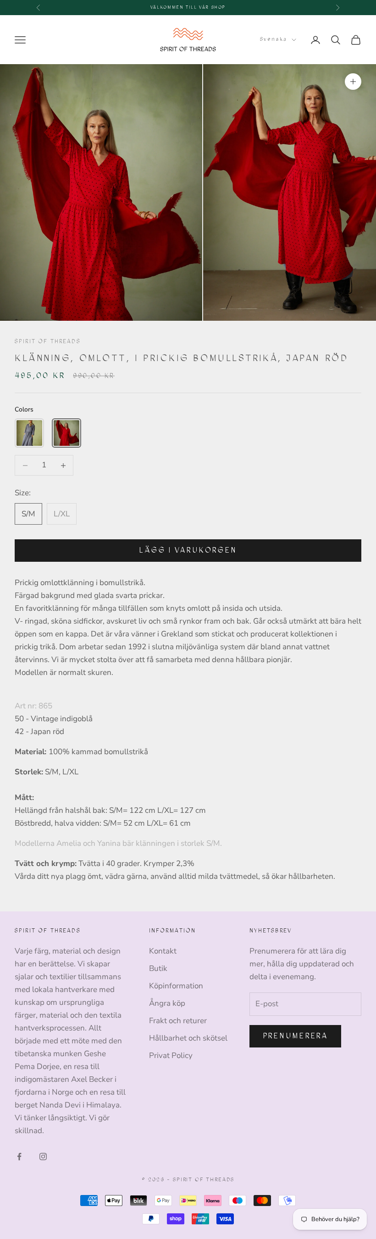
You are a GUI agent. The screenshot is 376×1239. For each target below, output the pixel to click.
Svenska (273, 39)
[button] (29, 433)
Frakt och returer (178, 1020)
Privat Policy (171, 1055)
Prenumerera (295, 1035)
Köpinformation (176, 986)
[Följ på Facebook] (19, 1156)
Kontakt (163, 951)
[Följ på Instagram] (43, 1156)
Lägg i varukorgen (188, 550)
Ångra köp (167, 1003)
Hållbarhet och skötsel (188, 1038)
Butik (158, 968)
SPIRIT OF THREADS (48, 341)
